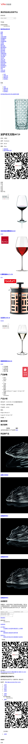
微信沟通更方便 (7, 150)
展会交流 (10, 637)
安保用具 (3, 71)
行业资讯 (20, 637)
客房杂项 (3, 64)
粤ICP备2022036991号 (6, 672)
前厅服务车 (3, 55)
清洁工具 (3, 59)
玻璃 (2, 32)
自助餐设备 (3, 41)
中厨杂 (2, 42)
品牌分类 (5, 75)
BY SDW (24, 672)
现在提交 (3, 617)
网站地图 (14, 672)
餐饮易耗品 (3, 47)
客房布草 (3, 67)
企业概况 (5, 628)
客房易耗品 (3, 65)
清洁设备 (3, 56)
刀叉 (2, 35)
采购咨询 (5, 149)
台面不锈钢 (3, 36)
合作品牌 (10, 628)
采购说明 (10, 632)
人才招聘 (20, 628)
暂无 (17, 430)
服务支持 (5, 77)
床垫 (2, 68)
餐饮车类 (3, 48)
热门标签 (19, 672)
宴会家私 (3, 50)
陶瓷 (2, 33)
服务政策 (5, 632)
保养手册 (15, 632)
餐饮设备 (3, 45)
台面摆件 (14, 94)
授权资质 (15, 628)
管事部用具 (3, 53)
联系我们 (5, 79)
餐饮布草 (3, 52)
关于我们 (3, 627)
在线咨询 (3, 624)
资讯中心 (3, 635)
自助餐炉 (3, 39)
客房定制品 (3, 62)
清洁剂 (2, 58)
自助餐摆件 (3, 38)
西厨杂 (2, 44)
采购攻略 (15, 637)
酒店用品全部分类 (5, 29)
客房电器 (3, 61)
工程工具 (3, 70)
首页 (4, 74)
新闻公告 (5, 637)
